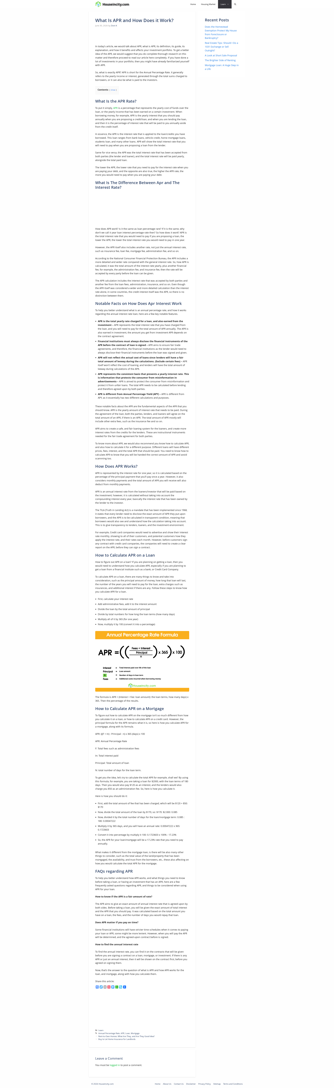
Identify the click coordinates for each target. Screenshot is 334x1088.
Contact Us (179, 1084)
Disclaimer (191, 1084)
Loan (127, 1033)
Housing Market (208, 4)
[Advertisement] (114, 35)
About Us (167, 1084)
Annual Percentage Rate (109, 1033)
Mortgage (135, 1033)
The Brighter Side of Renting (220, 60)
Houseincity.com (115, 4)
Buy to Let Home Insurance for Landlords (116, 1039)
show (113, 90)
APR (115, 107)
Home (193, 4)
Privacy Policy (204, 1084)
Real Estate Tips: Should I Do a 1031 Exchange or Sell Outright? (221, 46)
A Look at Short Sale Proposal (221, 55)
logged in (115, 1065)
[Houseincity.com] (98, 4)
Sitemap (217, 1084)
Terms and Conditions (233, 1084)
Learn (223, 4)
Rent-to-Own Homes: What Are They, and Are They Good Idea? (126, 1036)
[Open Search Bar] (235, 4)
